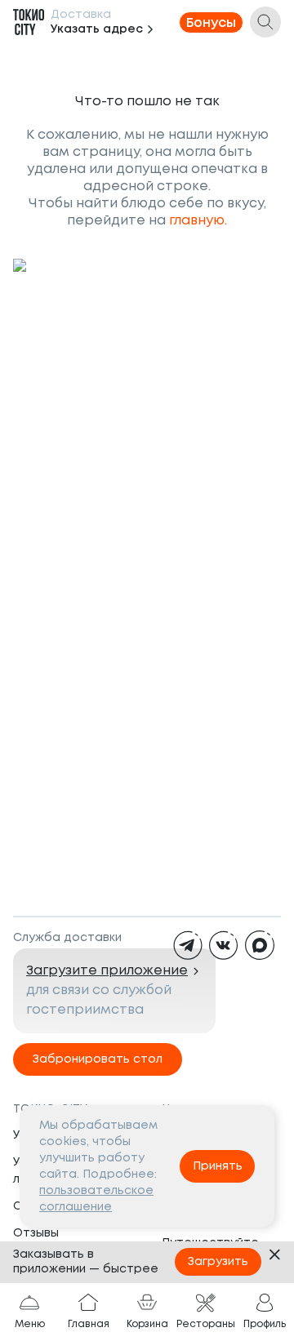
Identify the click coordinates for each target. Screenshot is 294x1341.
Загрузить (218, 1262)
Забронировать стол (98, 1059)
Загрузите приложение (107, 971)
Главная (88, 1324)
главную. (198, 221)
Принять (218, 1166)
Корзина (147, 1324)
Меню (30, 1324)
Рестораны (205, 1324)
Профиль (264, 1324)
